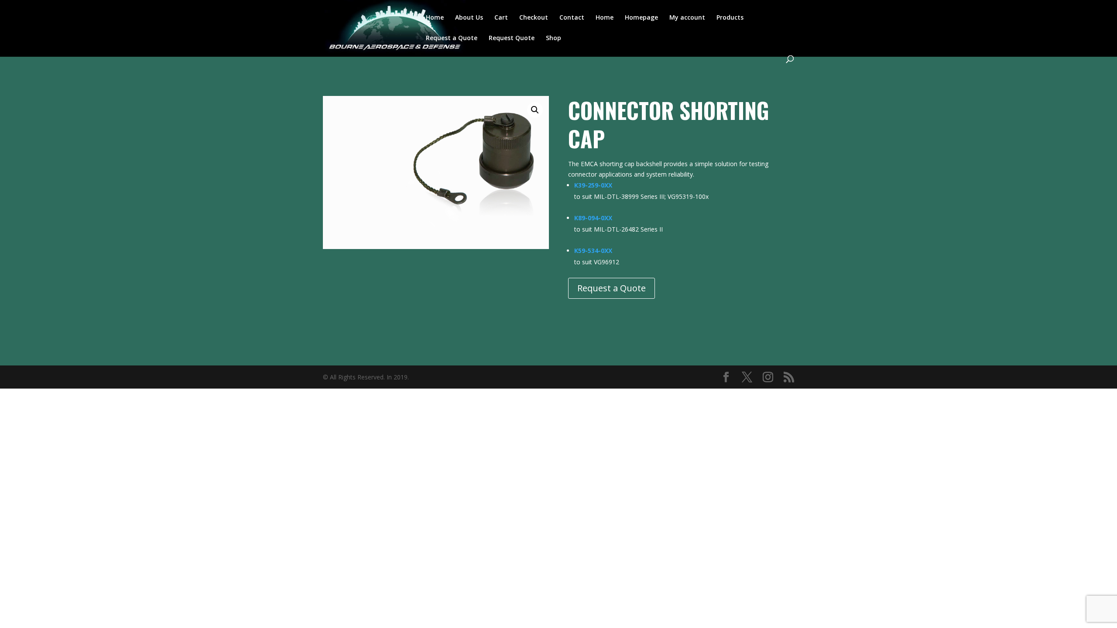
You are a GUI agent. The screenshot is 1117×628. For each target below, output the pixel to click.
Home (435, 17)
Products (730, 17)
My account (687, 17)
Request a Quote (451, 38)
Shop (553, 38)
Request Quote (512, 38)
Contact (571, 17)
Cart (501, 17)
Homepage (641, 17)
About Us (469, 17)
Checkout (533, 17)
